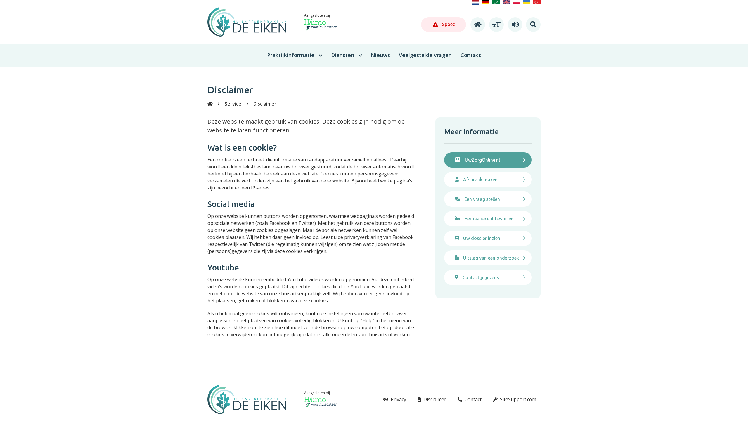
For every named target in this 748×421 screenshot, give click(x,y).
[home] (477, 24)
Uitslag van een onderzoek (491, 257)
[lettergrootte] (495, 24)
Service (233, 104)
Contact (472, 399)
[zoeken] (533, 24)
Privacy (397, 399)
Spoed (448, 24)
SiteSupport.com (517, 399)
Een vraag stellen (482, 199)
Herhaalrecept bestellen (489, 218)
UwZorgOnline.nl (482, 160)
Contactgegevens (481, 277)
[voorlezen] (514, 24)
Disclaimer (264, 104)
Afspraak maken (480, 179)
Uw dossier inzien (481, 238)
